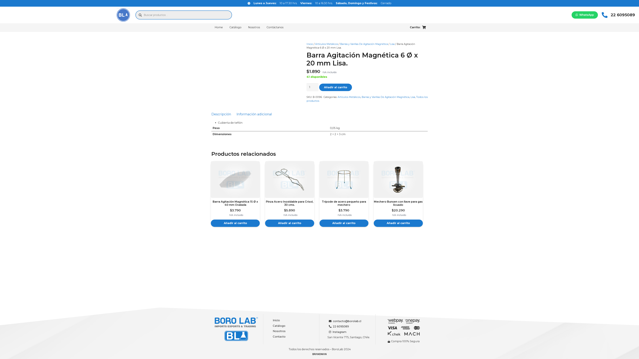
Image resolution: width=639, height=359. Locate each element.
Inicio (310, 44)
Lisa (392, 44)
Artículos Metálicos (326, 44)
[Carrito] (424, 27)
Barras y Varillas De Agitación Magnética (364, 44)
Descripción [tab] (221, 114)
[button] (235, 223)
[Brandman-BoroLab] (319, 355)
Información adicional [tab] (254, 114)
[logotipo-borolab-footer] (235, 329)
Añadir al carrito (335, 87)
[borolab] (123, 15)
